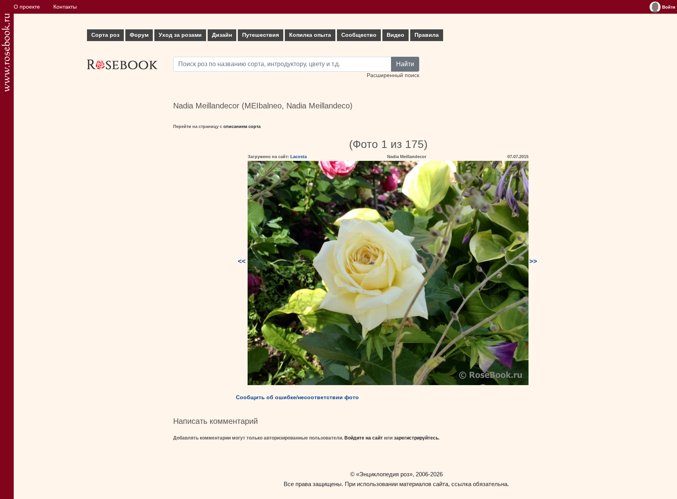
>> (533, 261)
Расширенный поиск (393, 75)
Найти (405, 64)
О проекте (27, 7)
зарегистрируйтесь (416, 438)
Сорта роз (105, 35)
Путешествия (260, 35)
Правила (427, 35)
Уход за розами (180, 35)
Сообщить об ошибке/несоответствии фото (297, 397)
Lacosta (298, 156)
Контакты (65, 7)
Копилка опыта (310, 35)
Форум (139, 35)
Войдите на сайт (363, 438)
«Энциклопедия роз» (384, 474)
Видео (395, 35)
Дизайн (222, 35)
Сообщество (359, 35)
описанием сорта (242, 126)
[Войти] (655, 7)
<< (242, 261)
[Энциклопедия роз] (6, 53)
